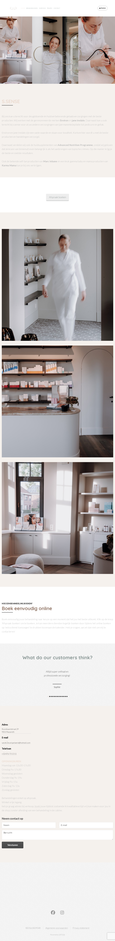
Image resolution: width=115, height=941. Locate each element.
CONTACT (57, 8)
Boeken (103, 8)
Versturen (12, 844)
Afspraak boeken (57, 197)
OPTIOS (62, 935)
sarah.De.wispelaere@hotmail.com (16, 743)
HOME (23, 8)
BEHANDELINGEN (32, 8)
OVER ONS (42, 8)
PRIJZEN (49, 8)
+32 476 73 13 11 (9, 754)
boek (37, 806)
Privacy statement (81, 928)
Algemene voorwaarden (56, 928)
